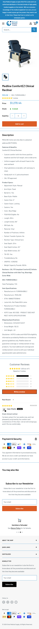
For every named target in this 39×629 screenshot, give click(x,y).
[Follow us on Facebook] (3, 602)
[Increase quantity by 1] (24, 115)
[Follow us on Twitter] (7, 602)
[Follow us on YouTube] (16, 602)
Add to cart (19, 124)
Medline (5, 95)
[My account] (31, 23)
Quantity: (5, 116)
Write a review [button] (19, 392)
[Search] (34, 29)
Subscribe (19, 508)
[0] (35, 23)
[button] (7, 98)
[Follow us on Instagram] (11, 602)
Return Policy (15, 528)
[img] (7, 406)
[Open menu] (3, 23)
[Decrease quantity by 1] (12, 115)
